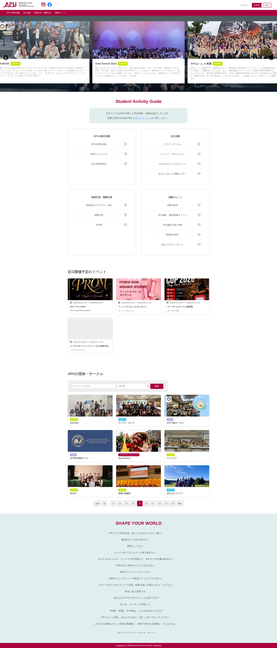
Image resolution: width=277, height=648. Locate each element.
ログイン (245, 5)
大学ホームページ (142, 118)
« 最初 (96, 504)
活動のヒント (60, 13)
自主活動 (27, 13)
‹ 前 (104, 504)
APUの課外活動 (13, 13)
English (266, 5)
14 (120, 504)
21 (166, 504)
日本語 (257, 5)
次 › (173, 504)
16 (133, 504)
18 (146, 504)
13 (113, 504)
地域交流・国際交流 (42, 13)
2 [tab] (134, 87)
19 (153, 504)
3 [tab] (138, 87)
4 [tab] (142, 87)
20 (160, 504)
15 (127, 504)
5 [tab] (147, 87)
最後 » (180, 504)
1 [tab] (129, 87)
